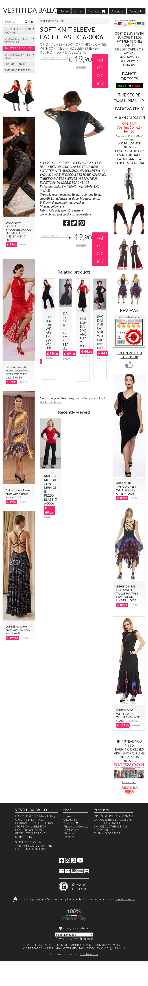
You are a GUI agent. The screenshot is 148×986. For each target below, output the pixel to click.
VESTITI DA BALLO (30, 10)
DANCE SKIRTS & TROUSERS (15, 40)
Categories (70, 819)
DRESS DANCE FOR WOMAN (17, 30)
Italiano (83, 928)
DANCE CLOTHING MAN (17, 56)
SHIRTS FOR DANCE (52, 21)
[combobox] (54, 57)
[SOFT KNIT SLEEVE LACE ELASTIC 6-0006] (74, 125)
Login (78, 11)
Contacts (136, 11)
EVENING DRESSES (17, 70)
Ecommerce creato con (74, 954)
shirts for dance (50, 402)
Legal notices (71, 829)
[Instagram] (67, 861)
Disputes (69, 836)
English (70, 928)
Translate (86, 939)
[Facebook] (61, 861)
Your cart (94, 11)
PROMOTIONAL (15, 64)
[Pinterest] (73, 861)
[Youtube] (80, 861)
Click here (129, 782)
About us (117, 11)
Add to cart (100, 71)
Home (63, 11)
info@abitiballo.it (115, 948)
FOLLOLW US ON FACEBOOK (129, 355)
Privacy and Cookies (75, 826)
